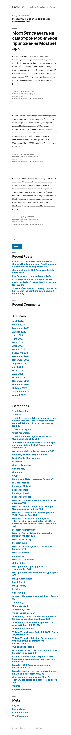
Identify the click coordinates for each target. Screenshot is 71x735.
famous (16, 91)
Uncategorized (20, 606)
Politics (16, 589)
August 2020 (19, 395)
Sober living (18, 592)
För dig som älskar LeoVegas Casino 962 (33, 479)
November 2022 (20, 360)
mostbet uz (18, 556)
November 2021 (20, 381)
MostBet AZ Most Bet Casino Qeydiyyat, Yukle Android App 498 (33, 513)
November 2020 (21, 384)
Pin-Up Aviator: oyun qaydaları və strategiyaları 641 (29, 567)
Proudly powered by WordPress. (31, 728)
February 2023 (20, 353)
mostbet (17, 98)
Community (18, 472)
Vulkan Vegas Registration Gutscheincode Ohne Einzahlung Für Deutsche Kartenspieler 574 (34, 641)
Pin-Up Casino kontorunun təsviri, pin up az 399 (35, 574)
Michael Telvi (18, 7)
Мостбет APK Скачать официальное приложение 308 (32, 666)
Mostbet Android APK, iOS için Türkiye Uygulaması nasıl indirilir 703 (32, 507)
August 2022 (19, 363)
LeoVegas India (20, 490)
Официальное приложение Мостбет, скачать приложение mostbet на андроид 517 (34, 680)
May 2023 (17, 342)
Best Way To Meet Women (26, 458)
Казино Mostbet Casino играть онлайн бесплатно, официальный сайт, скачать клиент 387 (33, 659)
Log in (15, 705)
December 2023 (20, 328)
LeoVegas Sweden (22, 497)
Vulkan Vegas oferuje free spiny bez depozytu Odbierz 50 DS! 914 (33, 623)
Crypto (16, 475)
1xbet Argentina (20, 411)
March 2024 (18, 324)
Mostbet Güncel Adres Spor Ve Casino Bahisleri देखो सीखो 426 (32, 534)
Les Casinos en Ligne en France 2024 (32, 276)
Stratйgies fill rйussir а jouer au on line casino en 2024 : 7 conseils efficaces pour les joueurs (34, 282)
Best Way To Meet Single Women (29, 454)
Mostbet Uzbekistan (23, 559)
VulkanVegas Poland (23, 646)
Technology (18, 602)
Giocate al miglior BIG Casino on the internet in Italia (34, 271)
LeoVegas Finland (21, 486)
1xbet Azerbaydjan (22, 429)
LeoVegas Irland (20, 493)
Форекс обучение (22, 689)
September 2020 (21, 391)
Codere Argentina (21, 465)
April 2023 (18, 345)
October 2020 (19, 388)
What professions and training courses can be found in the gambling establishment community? (34, 291)
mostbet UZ (24, 98)
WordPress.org (20, 716)
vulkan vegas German (23, 613)
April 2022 (18, 374)
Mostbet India (19, 543)
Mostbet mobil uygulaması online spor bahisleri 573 (32, 547)
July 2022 (17, 367)
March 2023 (18, 349)
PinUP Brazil (18, 582)
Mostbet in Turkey (21, 539)
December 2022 (20, 356)
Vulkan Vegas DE (21, 609)
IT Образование (20, 482)
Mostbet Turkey (20, 552)
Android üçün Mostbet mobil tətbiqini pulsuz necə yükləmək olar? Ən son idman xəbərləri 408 (34, 445)
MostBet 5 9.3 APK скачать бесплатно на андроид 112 (34, 501)
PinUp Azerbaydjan (22, 578)
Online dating (19, 563)
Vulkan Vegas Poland (23, 628)
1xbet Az (16, 414)
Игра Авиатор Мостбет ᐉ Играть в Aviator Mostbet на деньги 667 (34, 651)
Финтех (16, 686)
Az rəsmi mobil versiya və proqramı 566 (33, 451)
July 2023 (17, 335)
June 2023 (18, 338)
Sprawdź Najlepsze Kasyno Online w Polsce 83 (35, 597)
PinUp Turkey (19, 585)
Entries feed (18, 709)
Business (17, 461)
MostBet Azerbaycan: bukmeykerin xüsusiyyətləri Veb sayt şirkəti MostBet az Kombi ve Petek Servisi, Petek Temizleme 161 (34, 522)
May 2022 (17, 370)
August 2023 (19, 331)
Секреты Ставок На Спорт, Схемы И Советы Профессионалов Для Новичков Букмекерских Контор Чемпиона (34, 264)
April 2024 (18, 321)
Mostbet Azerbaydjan (23, 530)
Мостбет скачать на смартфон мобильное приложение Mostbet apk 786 (35, 672)
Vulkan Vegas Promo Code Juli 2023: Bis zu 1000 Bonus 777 (35, 633)
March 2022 (18, 377)
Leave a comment (38, 98)
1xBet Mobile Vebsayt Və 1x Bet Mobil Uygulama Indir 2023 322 (32, 437)
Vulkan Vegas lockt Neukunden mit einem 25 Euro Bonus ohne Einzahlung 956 (34, 617)
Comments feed (20, 712)
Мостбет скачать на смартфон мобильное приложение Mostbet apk (34, 40)
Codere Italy (18, 468)
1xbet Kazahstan (21, 433)
